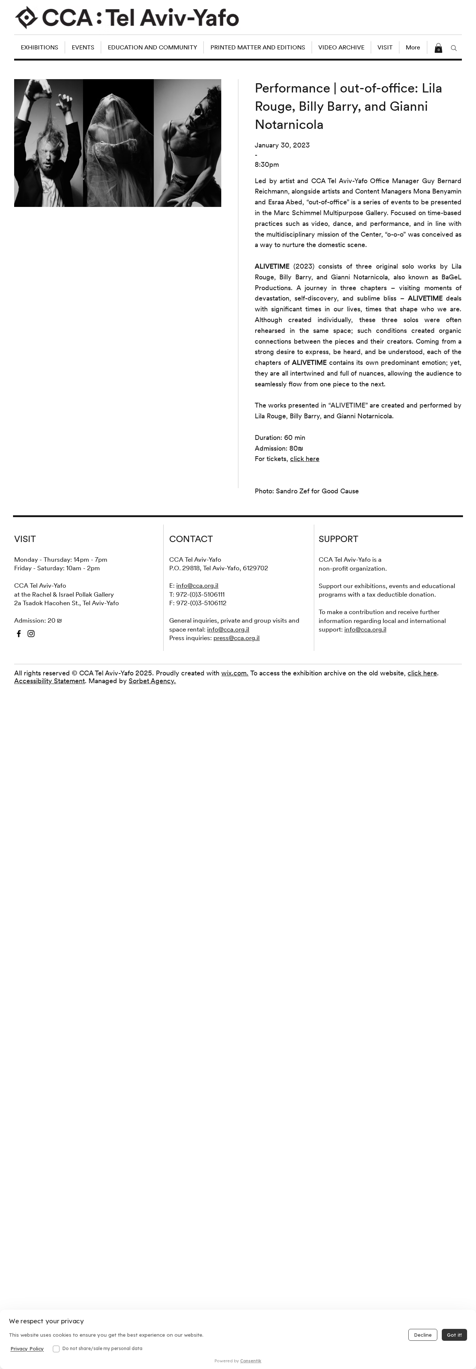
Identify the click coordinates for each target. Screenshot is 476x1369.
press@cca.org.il (236, 638)
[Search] (454, 48)
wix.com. (234, 673)
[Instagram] (31, 633)
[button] (438, 48)
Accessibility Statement (49, 681)
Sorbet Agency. (152, 681)
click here (422, 673)
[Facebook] (18, 633)
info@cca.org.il (197, 585)
